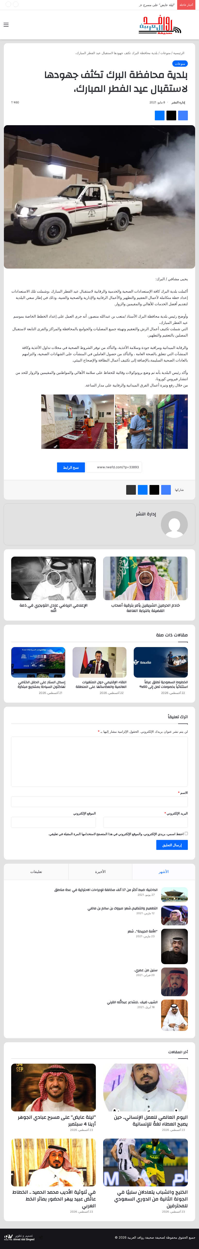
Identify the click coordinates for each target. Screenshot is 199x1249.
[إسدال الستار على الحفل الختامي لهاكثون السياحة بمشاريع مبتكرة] (38, 662)
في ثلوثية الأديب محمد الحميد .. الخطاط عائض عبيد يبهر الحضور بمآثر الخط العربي (54, 1199)
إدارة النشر (178, 102)
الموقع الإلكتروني (84, 813)
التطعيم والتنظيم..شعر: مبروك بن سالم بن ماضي (123, 908)
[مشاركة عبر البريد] (131, 490)
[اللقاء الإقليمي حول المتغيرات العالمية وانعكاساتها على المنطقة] (100, 662)
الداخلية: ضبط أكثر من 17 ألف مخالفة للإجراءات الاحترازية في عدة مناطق (106, 890)
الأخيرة (100, 871)
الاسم (183, 793)
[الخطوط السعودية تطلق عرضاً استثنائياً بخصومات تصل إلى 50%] (161, 662)
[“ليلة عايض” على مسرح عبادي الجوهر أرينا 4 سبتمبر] (53, 1087)
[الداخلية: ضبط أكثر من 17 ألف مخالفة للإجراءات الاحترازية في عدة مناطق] (174, 894)
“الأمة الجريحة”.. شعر (143, 931)
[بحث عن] (193, 26)
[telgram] (41, 1237)
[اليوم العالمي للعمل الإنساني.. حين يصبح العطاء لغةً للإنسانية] (145, 1087)
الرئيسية (179, 53)
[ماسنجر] (160, 115)
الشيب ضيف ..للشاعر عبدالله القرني (132, 1002)
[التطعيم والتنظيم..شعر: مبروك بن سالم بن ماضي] (174, 915)
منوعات (165, 53)
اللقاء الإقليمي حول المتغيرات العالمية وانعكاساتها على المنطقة (101, 684)
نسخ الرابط (71, 467)
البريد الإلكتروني (176, 813)
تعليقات (36, 871)
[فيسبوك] (183, 115)
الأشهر (164, 871)
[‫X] (171, 115)
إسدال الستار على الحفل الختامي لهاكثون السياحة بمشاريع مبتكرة (41, 684)
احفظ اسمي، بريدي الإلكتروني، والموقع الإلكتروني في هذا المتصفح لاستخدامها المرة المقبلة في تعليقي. (116, 834)
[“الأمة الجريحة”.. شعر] (174, 946)
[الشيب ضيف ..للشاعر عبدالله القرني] (174, 1015)
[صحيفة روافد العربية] (160, 24)
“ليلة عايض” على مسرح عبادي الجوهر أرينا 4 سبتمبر (140, 5)
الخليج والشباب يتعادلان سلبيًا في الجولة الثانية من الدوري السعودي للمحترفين (151, 1199)
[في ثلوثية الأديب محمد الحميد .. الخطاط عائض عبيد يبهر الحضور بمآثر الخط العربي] (53, 1162)
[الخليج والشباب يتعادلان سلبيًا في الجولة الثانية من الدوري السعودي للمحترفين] (145, 1162)
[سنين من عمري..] (174, 982)
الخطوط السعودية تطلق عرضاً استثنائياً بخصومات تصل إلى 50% (164, 684)
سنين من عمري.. (146, 970)
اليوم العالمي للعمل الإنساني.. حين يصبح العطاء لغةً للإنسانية (151, 1120)
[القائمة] (6, 26)
